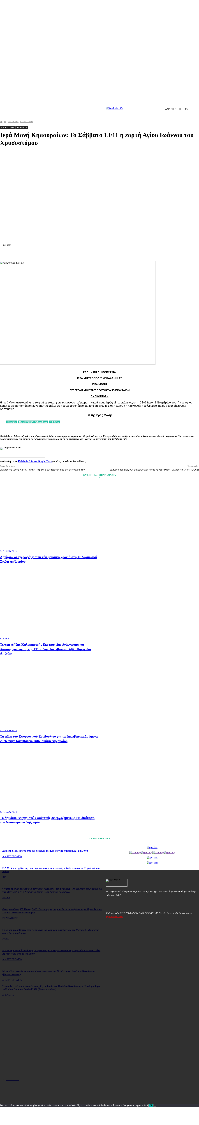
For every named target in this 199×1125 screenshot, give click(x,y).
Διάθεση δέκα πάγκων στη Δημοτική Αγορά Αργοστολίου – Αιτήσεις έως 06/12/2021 (154, 469)
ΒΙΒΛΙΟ (4, 638)
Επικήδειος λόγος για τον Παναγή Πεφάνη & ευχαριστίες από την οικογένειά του (42, 469)
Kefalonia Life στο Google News (35, 461)
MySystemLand (114, 916)
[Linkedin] (88, 254)
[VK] (133, 254)
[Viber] (144, 254)
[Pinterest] (66, 254)
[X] (55, 254)
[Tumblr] (122, 254)
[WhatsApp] (77, 254)
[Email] (99, 254)
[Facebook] (43, 254)
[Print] (111, 254)
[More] (155, 254)
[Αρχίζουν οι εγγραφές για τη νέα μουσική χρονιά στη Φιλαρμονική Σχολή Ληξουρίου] (50, 517)
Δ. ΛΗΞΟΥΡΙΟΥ (8, 551)
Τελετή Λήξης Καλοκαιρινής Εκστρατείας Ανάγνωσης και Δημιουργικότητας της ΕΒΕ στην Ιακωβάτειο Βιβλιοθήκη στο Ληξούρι (45, 649)
